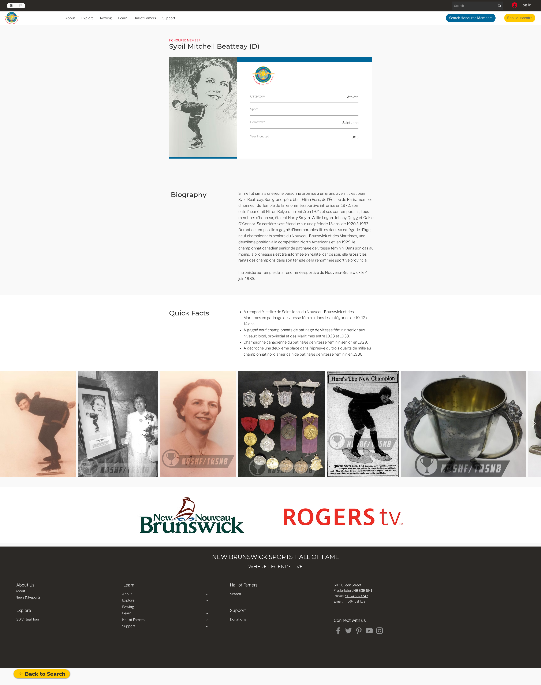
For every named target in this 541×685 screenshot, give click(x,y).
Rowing (128, 607)
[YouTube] (369, 630)
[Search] (499, 6)
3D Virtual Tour (27, 619)
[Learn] (207, 613)
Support (128, 626)
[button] (122, 18)
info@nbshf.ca (355, 601)
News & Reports (28, 597)
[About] (207, 594)
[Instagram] (379, 630)
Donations (238, 619)
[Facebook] (338, 630)
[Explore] (207, 600)
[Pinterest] (358, 630)
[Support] (207, 626)
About (20, 591)
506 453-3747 (356, 596)
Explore (128, 600)
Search (235, 594)
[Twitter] (348, 630)
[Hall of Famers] (207, 620)
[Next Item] (533, 424)
